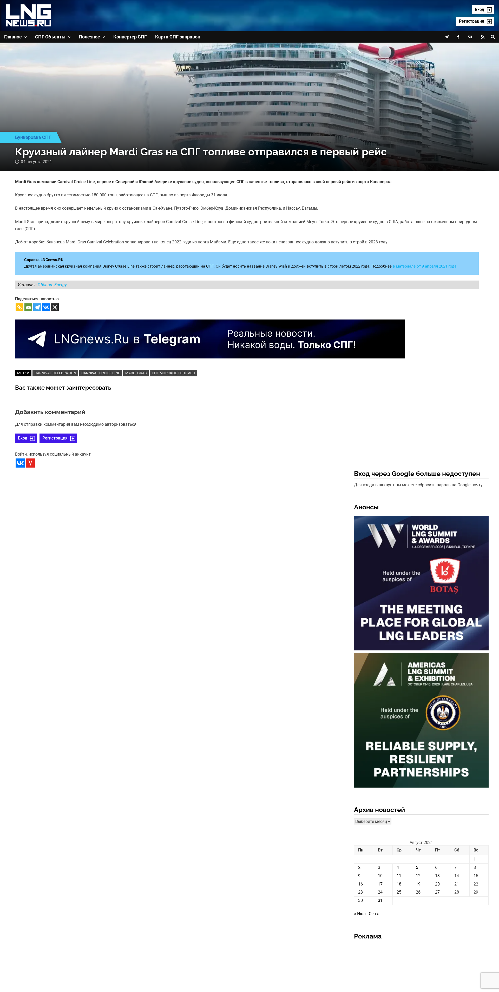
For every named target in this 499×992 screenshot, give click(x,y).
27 (437, 892)
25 (399, 892)
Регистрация (55, 438)
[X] (55, 307)
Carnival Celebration (55, 373)
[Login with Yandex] (30, 463)
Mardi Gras (136, 373)
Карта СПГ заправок (177, 36)
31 (380, 900)
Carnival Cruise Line (100, 373)
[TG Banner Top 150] (210, 338)
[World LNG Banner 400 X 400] (421, 584)
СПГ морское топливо (173, 373)
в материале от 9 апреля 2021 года (424, 266)
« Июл (360, 913)
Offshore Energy (52, 284)
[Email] (28, 307)
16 (360, 884)
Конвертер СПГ (130, 36)
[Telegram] (37, 307)
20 (437, 884)
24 (380, 892)
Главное (13, 36)
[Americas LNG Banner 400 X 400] (421, 721)
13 (437, 875)
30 (360, 900)
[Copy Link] (19, 307)
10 (380, 875)
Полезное (89, 36)
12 (418, 875)
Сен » (374, 913)
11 (399, 875)
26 (418, 892)
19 (418, 884)
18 (399, 884)
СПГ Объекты (50, 36)
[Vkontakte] (46, 307)
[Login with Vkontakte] (20, 463)
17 (380, 884)
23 (360, 892)
